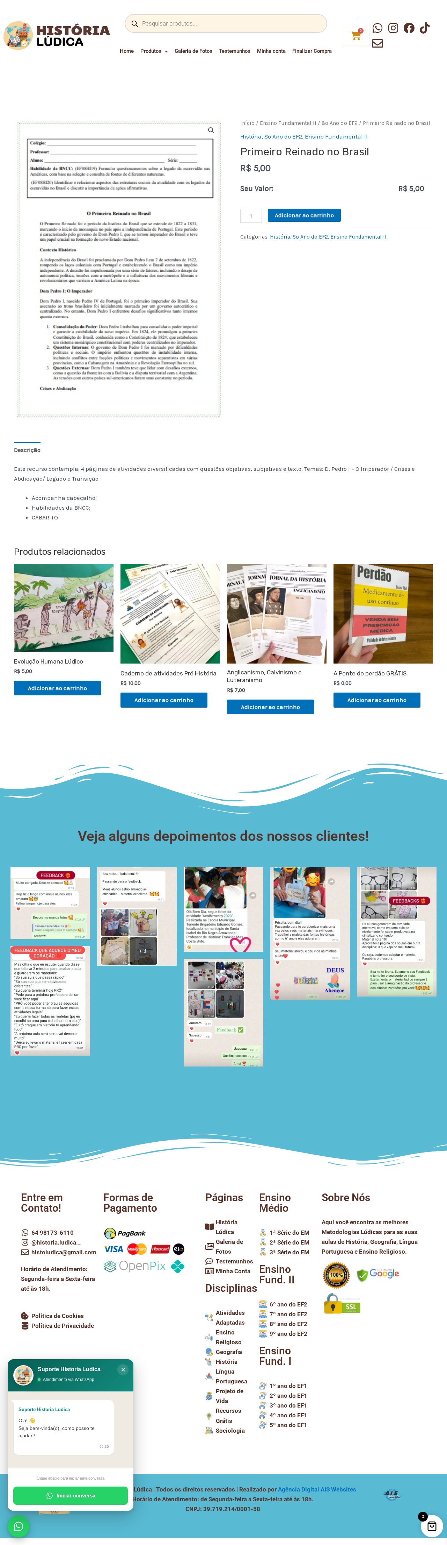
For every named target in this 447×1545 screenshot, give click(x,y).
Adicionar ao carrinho (304, 215)
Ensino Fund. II (277, 1274)
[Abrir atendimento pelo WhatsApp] (18, 1526)
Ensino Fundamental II (288, 123)
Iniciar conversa (76, 1495)
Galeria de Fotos (193, 51)
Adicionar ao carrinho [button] (57, 688)
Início (247, 123)
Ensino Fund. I (275, 1356)
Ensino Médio (275, 1202)
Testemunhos (234, 51)
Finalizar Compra (312, 51)
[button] (211, 130)
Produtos (150, 51)
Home (127, 51)
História (251, 136)
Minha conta (271, 51)
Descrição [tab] (27, 449)
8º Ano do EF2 (340, 123)
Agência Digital (317, 1489)
